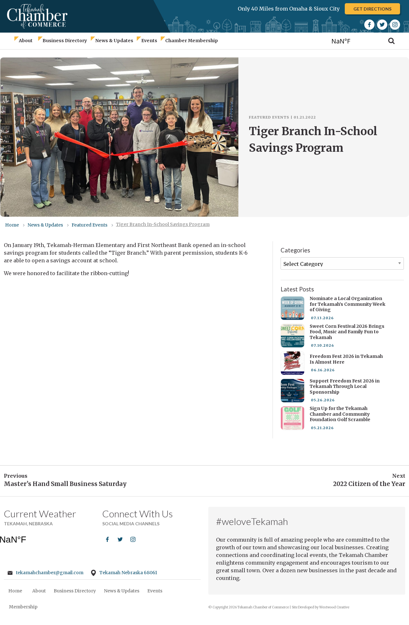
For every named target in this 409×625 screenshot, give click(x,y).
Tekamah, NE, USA (353, 40)
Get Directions (372, 9)
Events (149, 40)
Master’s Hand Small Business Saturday (65, 484)
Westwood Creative (334, 607)
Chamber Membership (191, 40)
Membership (23, 607)
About (26, 40)
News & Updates (114, 40)
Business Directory (64, 40)
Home (15, 591)
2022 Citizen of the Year (369, 484)
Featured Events (269, 117)
